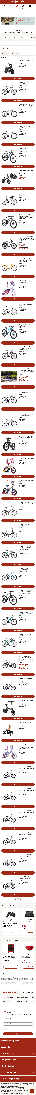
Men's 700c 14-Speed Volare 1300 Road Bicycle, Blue (25, 304)
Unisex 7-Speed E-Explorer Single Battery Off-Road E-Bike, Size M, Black (26, 658)
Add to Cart (11, 932)
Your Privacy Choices (14, 1083)
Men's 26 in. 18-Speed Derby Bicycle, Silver (26, 415)
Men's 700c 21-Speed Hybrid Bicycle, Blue (25, 391)
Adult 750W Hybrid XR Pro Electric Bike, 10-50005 (26, 679)
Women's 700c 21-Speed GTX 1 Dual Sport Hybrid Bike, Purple (26, 348)
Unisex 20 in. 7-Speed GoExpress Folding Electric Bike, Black (26, 172)
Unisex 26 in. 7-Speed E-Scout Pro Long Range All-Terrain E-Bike (26, 438)
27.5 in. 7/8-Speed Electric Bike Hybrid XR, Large (26, 833)
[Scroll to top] (32, 1091)
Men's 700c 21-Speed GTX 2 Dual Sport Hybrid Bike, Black (25, 150)
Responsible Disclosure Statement (9, 1086)
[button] (21, 3)
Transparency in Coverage (7, 1088)
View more (18, 986)
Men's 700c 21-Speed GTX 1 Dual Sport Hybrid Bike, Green (25, 84)
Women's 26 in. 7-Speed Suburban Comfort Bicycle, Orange (26, 260)
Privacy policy (4, 1083)
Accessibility (26, 1084)
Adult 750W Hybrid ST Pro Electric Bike (26, 855)
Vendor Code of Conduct (7, 1090)
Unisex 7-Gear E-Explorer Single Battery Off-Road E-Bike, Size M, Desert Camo (26, 371)
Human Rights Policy (20, 1088)
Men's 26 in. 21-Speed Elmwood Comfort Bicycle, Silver (26, 106)
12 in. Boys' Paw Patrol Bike (26, 481)
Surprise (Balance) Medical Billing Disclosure (12, 1087)
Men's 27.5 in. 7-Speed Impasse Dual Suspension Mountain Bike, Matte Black (26, 216)
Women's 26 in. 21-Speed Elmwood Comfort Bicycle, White (26, 128)
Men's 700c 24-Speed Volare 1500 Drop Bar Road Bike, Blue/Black (26, 592)
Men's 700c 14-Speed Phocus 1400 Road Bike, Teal (25, 636)
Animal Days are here (18, 1)
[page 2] (20, 899)
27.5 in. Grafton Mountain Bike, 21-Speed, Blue (26, 326)
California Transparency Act (8, 1084)
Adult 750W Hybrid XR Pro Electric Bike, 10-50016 (26, 789)
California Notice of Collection (21, 1090)
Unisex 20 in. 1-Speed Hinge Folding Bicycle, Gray (26, 504)
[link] (5, 32)
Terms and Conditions (27, 1083)
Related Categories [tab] (12, 992)
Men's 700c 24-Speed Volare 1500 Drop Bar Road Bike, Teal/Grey (26, 548)
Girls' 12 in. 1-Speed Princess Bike (25, 281)
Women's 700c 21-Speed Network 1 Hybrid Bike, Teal (26, 614)
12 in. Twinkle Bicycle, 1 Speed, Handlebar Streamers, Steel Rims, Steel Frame (26, 746)
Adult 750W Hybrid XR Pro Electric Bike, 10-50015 (26, 811)
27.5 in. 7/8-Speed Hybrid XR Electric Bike (26, 877)
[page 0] (15, 899)
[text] (30, 32)
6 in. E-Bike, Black (25, 723)
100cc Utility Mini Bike (26, 61)
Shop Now (17, 3)
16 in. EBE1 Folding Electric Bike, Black (26, 701)
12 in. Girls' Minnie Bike (26, 458)
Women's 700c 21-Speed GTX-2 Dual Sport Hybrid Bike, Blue (26, 570)
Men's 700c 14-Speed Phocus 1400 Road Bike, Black (25, 194)
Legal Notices (19, 1084)
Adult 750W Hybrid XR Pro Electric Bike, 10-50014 (26, 767)
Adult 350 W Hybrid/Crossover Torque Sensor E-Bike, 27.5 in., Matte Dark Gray (26, 238)
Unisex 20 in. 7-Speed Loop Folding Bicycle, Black (26, 526)
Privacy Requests (5, 1091)
